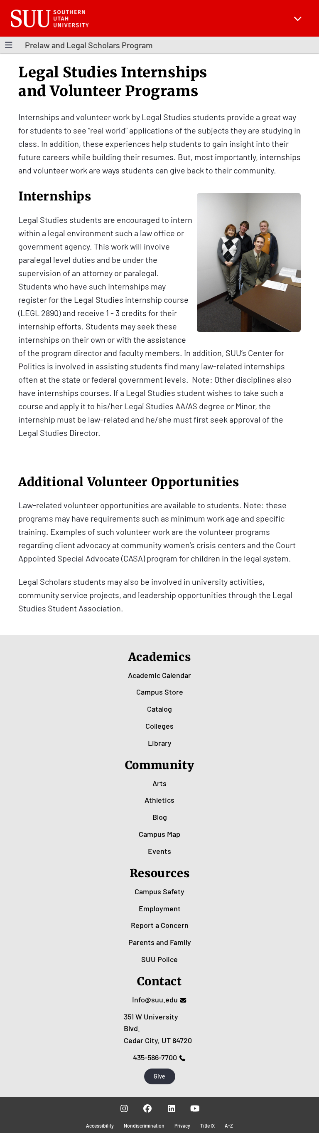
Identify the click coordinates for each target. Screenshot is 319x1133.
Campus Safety (159, 891)
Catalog (159, 708)
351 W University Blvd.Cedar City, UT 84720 (158, 1028)
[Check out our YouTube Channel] (195, 1108)
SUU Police (159, 959)
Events (159, 851)
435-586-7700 (155, 1057)
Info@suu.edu (155, 999)
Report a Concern (160, 925)
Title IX (207, 1125)
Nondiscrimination (144, 1125)
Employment (160, 908)
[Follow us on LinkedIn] (171, 1108)
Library (160, 742)
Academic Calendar (159, 675)
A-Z (229, 1125)
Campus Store (159, 691)
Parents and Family (159, 942)
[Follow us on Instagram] (124, 1108)
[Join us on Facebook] (147, 1108)
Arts (159, 783)
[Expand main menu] (298, 18)
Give (159, 1076)
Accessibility (100, 1125)
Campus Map (159, 834)
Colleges (159, 725)
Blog (159, 816)
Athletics (159, 799)
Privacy (182, 1125)
